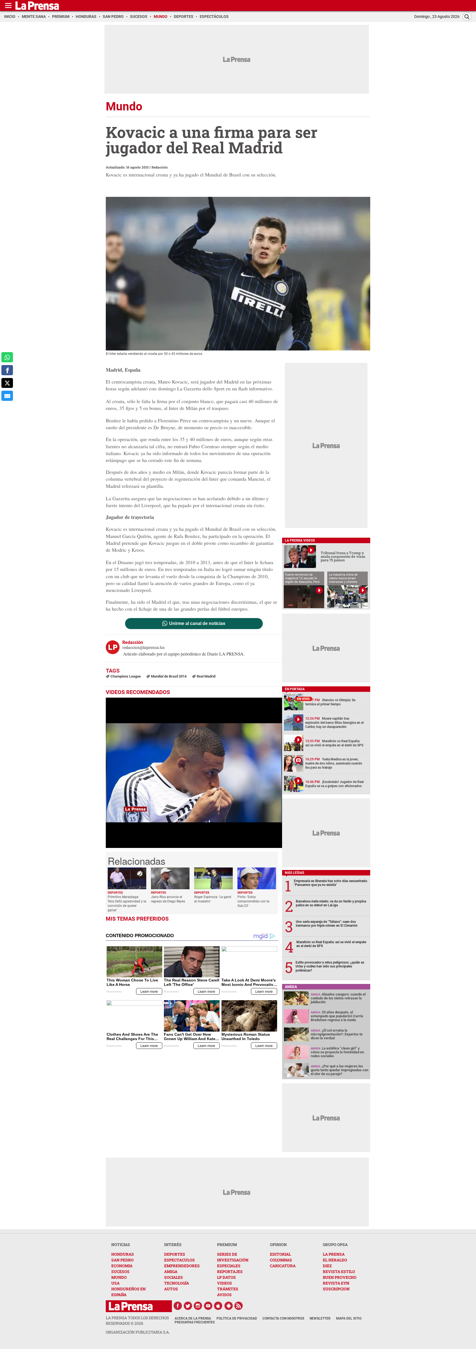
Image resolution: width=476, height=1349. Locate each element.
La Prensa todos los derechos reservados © (137, 1320)
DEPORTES (174, 1254)
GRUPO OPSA (335, 1244)
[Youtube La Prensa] (208, 1306)
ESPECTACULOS (179, 1260)
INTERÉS (173, 1244)
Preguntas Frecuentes (195, 1322)
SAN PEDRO (122, 1260)
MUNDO (119, 1277)
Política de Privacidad (237, 1318)
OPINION (278, 1244)
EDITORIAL (280, 1254)
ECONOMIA (121, 1265)
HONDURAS (122, 1254)
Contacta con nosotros (283, 1318)
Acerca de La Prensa (193, 1318)
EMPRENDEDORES (182, 1265)
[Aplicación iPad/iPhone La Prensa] (218, 1306)
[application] (194, 773)
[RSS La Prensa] (238, 1306)
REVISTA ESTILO (339, 1271)
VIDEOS (224, 1283)
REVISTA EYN (336, 1283)
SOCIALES (173, 1277)
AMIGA (170, 1271)
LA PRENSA (334, 1254)
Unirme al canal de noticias (197, 623)
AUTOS (171, 1288)
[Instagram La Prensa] (198, 1306)
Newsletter (320, 1318)
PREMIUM (227, 1244)
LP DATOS (226, 1277)
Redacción (160, 167)
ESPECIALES (228, 1265)
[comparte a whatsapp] (7, 357)
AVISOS (224, 1294)
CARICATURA (283, 1265)
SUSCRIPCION (336, 1288)
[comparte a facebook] (7, 370)
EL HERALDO (335, 1260)
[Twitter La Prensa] (187, 1306)
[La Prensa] (131, 1306)
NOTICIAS (120, 1244)
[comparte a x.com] (7, 383)
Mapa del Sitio (348, 1318)
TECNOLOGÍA (176, 1283)
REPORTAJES (230, 1271)
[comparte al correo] (7, 396)
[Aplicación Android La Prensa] (228, 1306)
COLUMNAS (281, 1260)
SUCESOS (120, 1271)
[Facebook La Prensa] (177, 1306)
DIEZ (327, 1265)
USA (115, 1283)
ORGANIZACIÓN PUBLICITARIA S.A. (138, 1332)
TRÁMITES (227, 1288)
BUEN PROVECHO (339, 1277)
